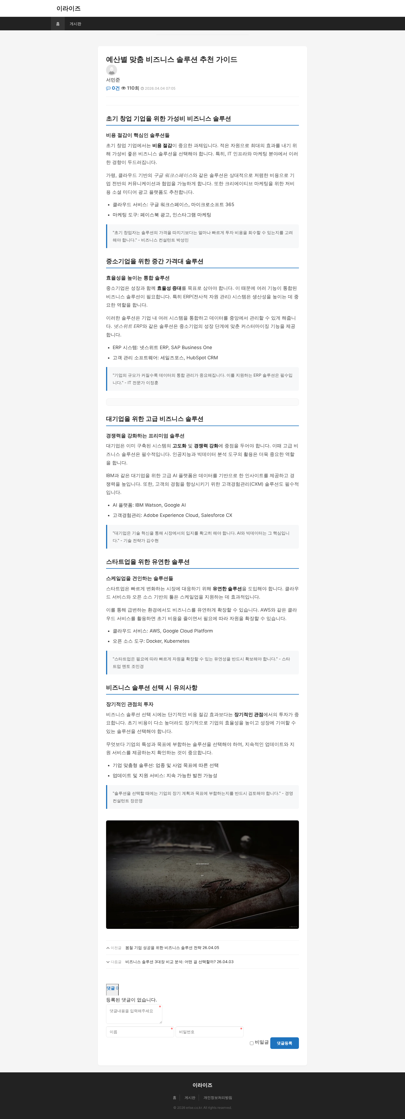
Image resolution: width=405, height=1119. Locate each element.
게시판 (75, 23)
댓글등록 (284, 1043)
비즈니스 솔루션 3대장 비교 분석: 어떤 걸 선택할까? (170, 961)
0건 (115, 88)
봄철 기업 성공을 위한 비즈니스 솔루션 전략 (163, 947)
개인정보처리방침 (218, 1097)
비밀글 (262, 1042)
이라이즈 (68, 8)
